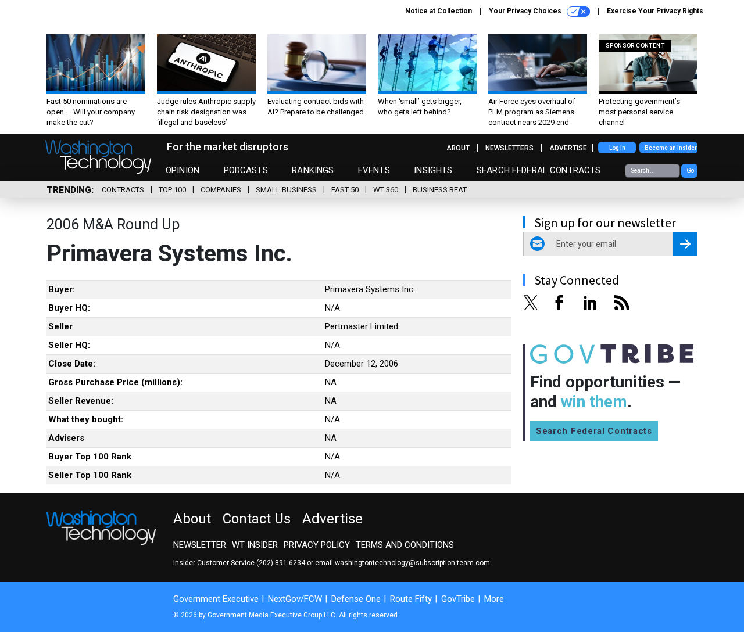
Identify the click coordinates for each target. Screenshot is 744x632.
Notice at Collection (438, 11)
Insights (433, 170)
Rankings (313, 170)
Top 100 (172, 189)
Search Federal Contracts (539, 170)
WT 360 (385, 189)
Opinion (182, 170)
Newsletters (509, 148)
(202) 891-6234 (280, 563)
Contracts (123, 189)
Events (374, 170)
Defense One (356, 599)
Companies (221, 189)
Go (690, 170)
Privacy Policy (317, 545)
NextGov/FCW (295, 599)
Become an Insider (671, 148)
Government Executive (216, 599)
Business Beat (440, 189)
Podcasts (246, 170)
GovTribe (458, 599)
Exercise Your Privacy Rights (655, 11)
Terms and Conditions (405, 545)
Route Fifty (411, 599)
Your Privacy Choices (526, 11)
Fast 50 (345, 189)
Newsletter (199, 545)
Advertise (568, 148)
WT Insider (255, 545)
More (494, 599)
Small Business (286, 189)
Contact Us (257, 519)
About (458, 148)
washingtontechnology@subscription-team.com (412, 563)
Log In (617, 148)
